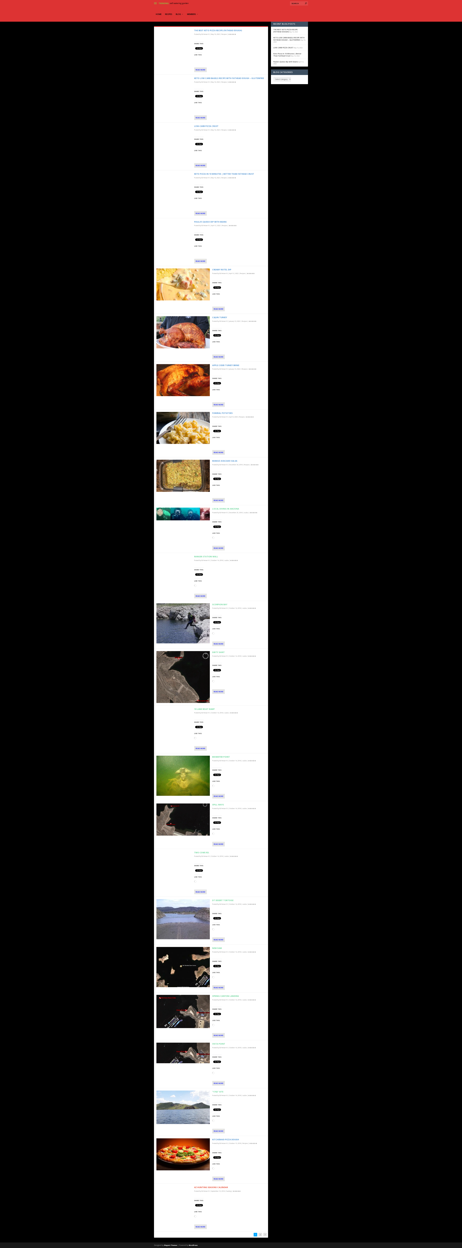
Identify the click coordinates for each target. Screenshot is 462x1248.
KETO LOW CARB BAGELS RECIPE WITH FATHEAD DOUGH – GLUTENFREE (229, 78)
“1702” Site (217, 1091)
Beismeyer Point (221, 757)
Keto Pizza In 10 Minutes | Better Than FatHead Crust (224, 174)
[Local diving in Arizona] (183, 514)
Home (158, 14)
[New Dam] (183, 967)
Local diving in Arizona (225, 508)
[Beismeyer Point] (183, 776)
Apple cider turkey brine (225, 365)
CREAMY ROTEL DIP (221, 269)
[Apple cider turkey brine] (183, 380)
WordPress (193, 1245)
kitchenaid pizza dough (225, 1139)
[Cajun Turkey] (183, 332)
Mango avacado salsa (224, 461)
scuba (246, 513)
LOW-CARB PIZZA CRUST (206, 126)
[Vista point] (183, 1053)
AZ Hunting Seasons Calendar (211, 1187)
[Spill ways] (183, 819)
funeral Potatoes (222, 413)
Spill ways (218, 804)
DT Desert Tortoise (222, 900)
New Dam (217, 948)
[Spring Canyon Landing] (183, 1011)
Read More (200, 70)
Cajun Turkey (219, 317)
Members (191, 14)
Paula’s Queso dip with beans (210, 222)
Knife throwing (176, 3)
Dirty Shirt (218, 652)
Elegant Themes (170, 1245)
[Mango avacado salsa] (183, 476)
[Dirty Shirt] (183, 677)
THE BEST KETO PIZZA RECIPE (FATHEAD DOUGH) (218, 30)
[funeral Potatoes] (183, 428)
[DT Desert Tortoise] (183, 919)
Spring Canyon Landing (225, 996)
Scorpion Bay (219, 604)
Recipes (168, 14)
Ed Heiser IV (205, 34)
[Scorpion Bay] (183, 623)
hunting (228, 1191)
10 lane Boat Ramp (204, 709)
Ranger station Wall (206, 556)
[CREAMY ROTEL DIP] (183, 284)
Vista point (218, 1044)
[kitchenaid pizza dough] (183, 1154)
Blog (178, 14)
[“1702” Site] (183, 1107)
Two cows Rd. (201, 852)
